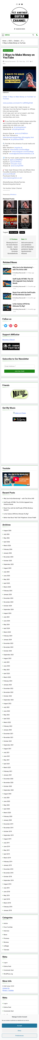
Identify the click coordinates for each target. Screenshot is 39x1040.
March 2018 (7, 903)
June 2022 (7, 711)
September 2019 (9, 835)
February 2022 (8, 726)
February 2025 (8, 591)
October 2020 (8, 786)
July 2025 (6, 572)
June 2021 (7, 756)
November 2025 (8, 557)
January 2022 (8, 730)
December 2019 (8, 824)
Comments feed (8, 970)
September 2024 (9, 609)
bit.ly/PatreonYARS (17, 139)
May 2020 (7, 805)
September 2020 (9, 790)
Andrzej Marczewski (10, 61)
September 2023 (9, 655)
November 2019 (8, 828)
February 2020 (8, 816)
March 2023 (7, 677)
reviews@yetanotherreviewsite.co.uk (21, 153)
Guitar (22, 232)
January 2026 (8, 553)
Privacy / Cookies (8, 990)
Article (6, 923)
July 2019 (6, 843)
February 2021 (8, 771)
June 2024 (7, 621)
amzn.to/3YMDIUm (21, 133)
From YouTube (8, 50)
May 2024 (7, 624)
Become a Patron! (8, 340)
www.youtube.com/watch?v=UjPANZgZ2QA (18, 103)
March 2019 (7, 858)
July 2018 (6, 888)
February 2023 (8, 681)
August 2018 (7, 884)
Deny (19, 1030)
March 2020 (7, 812)
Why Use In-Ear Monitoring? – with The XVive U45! (19, 498)
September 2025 (9, 564)
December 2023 (8, 643)
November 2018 (8, 873)
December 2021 (8, 733)
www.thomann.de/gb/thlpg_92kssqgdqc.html (18, 137)
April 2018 (7, 899)
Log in (5, 962)
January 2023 (8, 685)
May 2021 (7, 760)
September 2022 (9, 700)
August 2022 (7, 703)
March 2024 (7, 632)
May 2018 (7, 895)
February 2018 (8, 907)
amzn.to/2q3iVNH (17, 166)
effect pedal (13, 232)
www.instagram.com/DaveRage (23, 151)
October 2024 (8, 606)
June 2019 (7, 846)
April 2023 (7, 673)
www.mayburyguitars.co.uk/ (12, 178)
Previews (6, 938)
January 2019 (8, 865)
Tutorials (6, 950)
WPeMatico (13, 194)
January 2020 (8, 820)
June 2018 (7, 891)
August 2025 (7, 568)
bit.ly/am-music (16, 164)
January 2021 (8, 775)
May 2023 (7, 670)
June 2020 (7, 801)
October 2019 (8, 831)
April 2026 (7, 542)
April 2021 (7, 764)
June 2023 (7, 666)
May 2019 (7, 850)
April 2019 (7, 854)
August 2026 (7, 530)
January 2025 (8, 594)
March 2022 (7, 722)
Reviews (6, 942)
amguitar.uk (18, 147)
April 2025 (7, 583)
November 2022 (8, 692)
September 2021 (9, 745)
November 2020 (8, 782)
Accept (19, 1025)
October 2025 (8, 560)
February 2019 (8, 861)
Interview (6, 931)
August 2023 (7, 658)
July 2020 (6, 797)
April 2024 (7, 628)
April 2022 (7, 718)
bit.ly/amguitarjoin (20, 127)
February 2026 (8, 549)
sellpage (6, 946)
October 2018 (8, 876)
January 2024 (8, 639)
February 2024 (8, 636)
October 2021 (8, 741)
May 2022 (7, 715)
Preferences (19, 1035)
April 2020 (7, 809)
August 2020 (7, 794)
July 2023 (6, 662)
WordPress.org (8, 974)
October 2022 (8, 696)
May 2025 (7, 579)
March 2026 (7, 545)
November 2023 (8, 647)
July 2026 (6, 534)
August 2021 (7, 749)
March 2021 (7, 767)
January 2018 (8, 910)
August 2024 (7, 613)
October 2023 (8, 651)
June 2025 (7, 576)
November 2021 (8, 737)
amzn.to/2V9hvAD (9, 174)
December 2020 (8, 779)
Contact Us (5, 988)
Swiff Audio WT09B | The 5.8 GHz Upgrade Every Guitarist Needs (23, 281)
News (5, 934)
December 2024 (8, 598)
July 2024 (6, 617)
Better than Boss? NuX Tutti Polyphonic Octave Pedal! (20, 517)
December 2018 (8, 869)
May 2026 (7, 538)
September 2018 (9, 880)
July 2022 (6, 707)
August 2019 (7, 839)
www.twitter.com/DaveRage (19, 149)
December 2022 (8, 688)
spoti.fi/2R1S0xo (15, 162)
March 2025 (7, 587)
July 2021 (6, 752)
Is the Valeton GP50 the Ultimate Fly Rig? (16, 514)
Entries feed (7, 966)
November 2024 (8, 602)
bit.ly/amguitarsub (18, 129)
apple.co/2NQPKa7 (16, 160)
